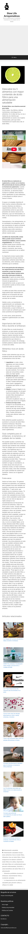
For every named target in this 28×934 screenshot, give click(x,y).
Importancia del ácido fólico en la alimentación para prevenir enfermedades (14, 864)
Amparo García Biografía (7, 895)
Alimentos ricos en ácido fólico (11, 857)
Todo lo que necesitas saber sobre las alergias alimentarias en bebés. (13, 739)
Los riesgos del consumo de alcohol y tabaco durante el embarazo (13, 639)
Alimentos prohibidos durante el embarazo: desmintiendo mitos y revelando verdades (12, 839)
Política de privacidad (8, 907)
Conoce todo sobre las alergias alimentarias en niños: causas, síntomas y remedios (11, 715)
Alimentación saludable (11, 850)
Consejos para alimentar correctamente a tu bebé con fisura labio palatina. (12, 814)
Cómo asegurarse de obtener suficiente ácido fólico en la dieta (13, 859)
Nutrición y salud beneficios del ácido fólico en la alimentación (13, 869)
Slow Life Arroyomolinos (12, 14)
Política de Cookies (7, 910)
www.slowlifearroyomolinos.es (8, 927)
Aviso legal (5, 904)
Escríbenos (3, 919)
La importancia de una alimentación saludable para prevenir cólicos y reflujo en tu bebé (13, 883)
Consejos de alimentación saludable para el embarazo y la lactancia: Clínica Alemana (12, 765)
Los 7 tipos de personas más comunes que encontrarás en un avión (11, 690)
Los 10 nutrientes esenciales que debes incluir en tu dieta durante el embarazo (12, 790)
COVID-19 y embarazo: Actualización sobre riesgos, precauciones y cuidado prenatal (13, 665)
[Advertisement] (14, 40)
